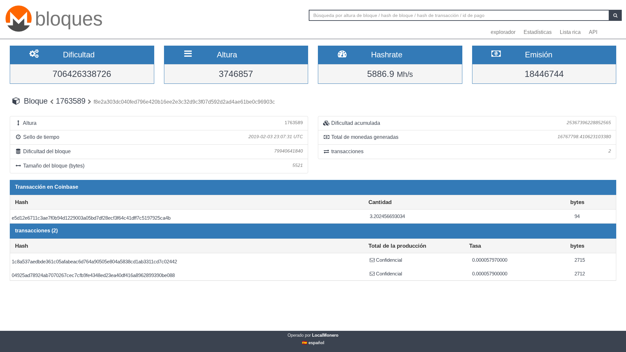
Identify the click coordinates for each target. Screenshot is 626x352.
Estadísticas (538, 32)
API (593, 32)
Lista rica (570, 32)
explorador (503, 32)
